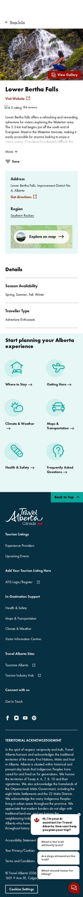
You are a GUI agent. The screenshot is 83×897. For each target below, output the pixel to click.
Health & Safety (16, 608)
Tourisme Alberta (16, 665)
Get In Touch (14, 701)
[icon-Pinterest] (34, 718)
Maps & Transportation (21, 618)
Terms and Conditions (20, 861)
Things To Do (17, 22)
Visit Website (15, 98)
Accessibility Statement (20, 840)
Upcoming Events (17, 556)
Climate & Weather (18, 628)
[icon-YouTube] (25, 718)
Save (15, 161)
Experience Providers (19, 545)
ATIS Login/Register (19, 582)
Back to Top (64, 497)
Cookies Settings (21, 889)
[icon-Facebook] (8, 718)
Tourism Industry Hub (19, 675)
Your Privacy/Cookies (20, 850)
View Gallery (68, 74)
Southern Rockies (22, 215)
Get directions (21, 197)
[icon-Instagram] (16, 718)
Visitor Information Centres (23, 639)
